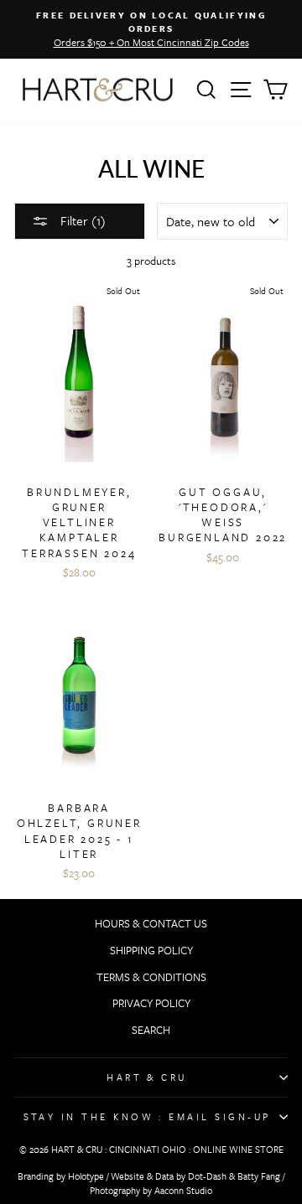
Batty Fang (258, 1176)
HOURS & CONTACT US (151, 923)
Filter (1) (81, 220)
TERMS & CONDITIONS (151, 977)
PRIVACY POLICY (151, 1003)
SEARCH (151, 1029)
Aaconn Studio (183, 1190)
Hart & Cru (147, 1077)
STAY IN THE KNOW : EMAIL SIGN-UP (147, 1116)
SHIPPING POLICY (151, 950)
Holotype (86, 1176)
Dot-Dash (207, 1176)
